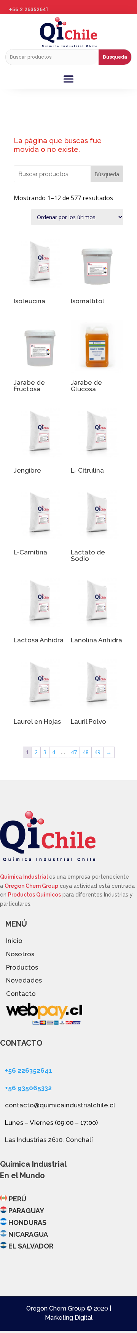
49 (97, 752)
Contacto (21, 993)
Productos (22, 967)
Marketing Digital (68, 1317)
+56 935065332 (28, 1088)
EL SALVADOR (30, 1246)
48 (86, 752)
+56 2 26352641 (29, 9)
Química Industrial (24, 877)
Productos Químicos (34, 895)
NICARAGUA (28, 1234)
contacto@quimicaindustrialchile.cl (60, 1105)
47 (74, 752)
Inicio (14, 940)
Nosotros (20, 954)
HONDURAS (27, 1222)
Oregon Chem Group (31, 886)
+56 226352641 (28, 1070)
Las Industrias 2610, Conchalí (49, 1139)
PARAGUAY (26, 1211)
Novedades (24, 980)
